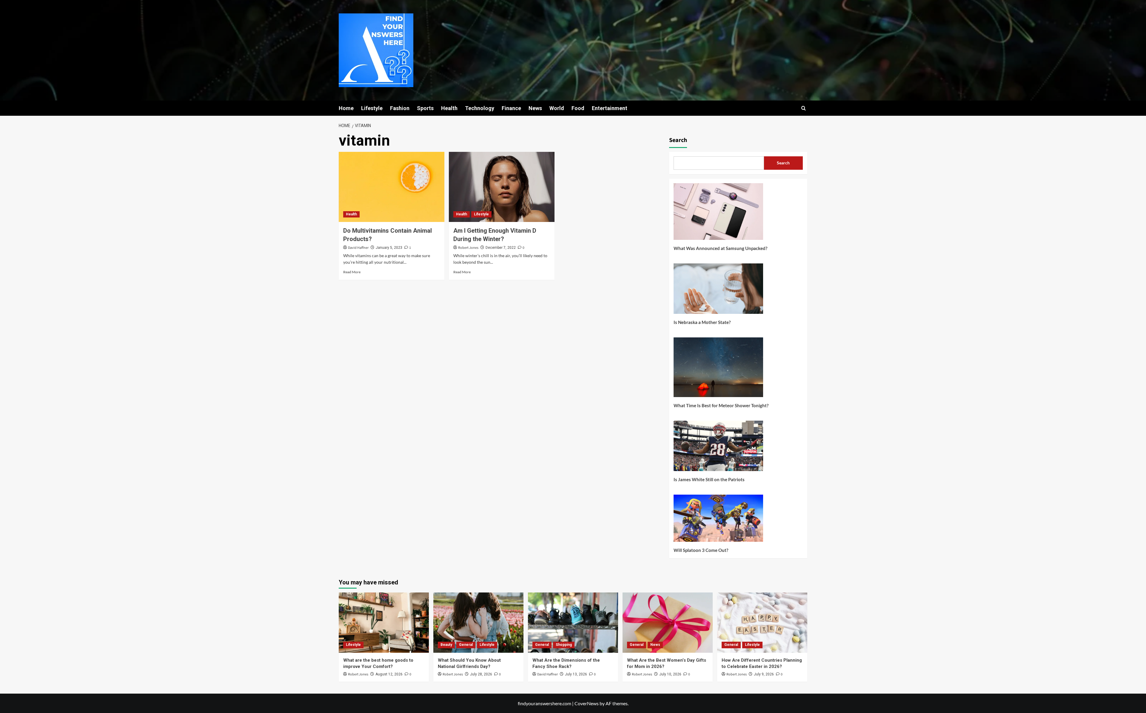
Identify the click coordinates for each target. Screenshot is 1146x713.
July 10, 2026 (670, 674)
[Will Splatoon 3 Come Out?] (718, 520)
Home (346, 108)
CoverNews (586, 703)
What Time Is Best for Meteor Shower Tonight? (721, 405)
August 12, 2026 (389, 674)
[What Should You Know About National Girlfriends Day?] (478, 622)
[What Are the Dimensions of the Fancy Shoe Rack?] (573, 622)
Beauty (446, 645)
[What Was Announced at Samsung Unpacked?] (718, 213)
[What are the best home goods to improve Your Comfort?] (384, 622)
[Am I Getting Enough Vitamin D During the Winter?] (501, 187)
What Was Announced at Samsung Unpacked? (720, 248)
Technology (479, 108)
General (466, 645)
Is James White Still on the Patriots (709, 479)
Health (449, 108)
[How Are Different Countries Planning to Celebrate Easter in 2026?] (762, 622)
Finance (511, 108)
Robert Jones (468, 247)
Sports (425, 108)
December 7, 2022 (501, 248)
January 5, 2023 (389, 248)
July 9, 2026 (764, 674)
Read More (352, 272)
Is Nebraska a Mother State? (702, 322)
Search (678, 140)
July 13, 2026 (576, 674)
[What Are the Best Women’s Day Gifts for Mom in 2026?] (668, 622)
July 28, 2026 (481, 674)
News (535, 108)
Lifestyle (372, 108)
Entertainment (609, 108)
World (556, 108)
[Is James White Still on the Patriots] (718, 448)
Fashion (399, 108)
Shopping (564, 645)
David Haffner (358, 247)
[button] (803, 108)
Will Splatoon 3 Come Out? (701, 550)
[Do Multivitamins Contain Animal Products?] (391, 187)
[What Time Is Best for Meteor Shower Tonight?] (718, 369)
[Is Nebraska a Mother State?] (718, 290)
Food (578, 108)
